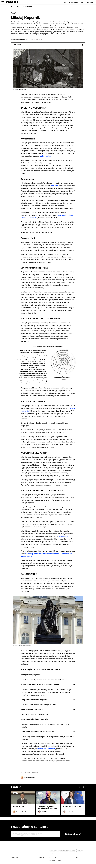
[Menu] (2, 2)
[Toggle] (74, 675)
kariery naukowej (46, 156)
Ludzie (82, 2)
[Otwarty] (82, 45)
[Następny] (83, 787)
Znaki (12, 6)
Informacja (52, 860)
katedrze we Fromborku (46, 749)
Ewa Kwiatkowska (29, 777)
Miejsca (90, 2)
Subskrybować (73, 834)
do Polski (54, 186)
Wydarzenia (73, 2)
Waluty (59, 860)
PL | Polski (43, 857)
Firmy (64, 2)
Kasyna (66, 857)
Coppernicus (64, 536)
